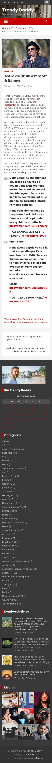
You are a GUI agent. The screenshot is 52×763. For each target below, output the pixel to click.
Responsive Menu (47, 2)
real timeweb (9, 542)
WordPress (37, 758)
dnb (4, 472)
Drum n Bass (9, 476)
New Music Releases (13, 522)
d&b (4, 456)
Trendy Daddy (18, 10)
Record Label (9, 545)
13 (40, 410)
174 (4, 441)
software (7, 565)
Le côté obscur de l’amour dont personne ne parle (31, 673)
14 (46, 410)
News (5, 526)
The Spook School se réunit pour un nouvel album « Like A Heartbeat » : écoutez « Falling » (31, 659)
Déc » (12, 427)
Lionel (32, 633)
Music (5, 514)
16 (12, 414)
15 (5, 414)
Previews (7, 538)
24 (19, 419)
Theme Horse (30, 754)
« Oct (5, 427)
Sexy (4, 557)
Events (5, 480)
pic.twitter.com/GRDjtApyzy (28, 226)
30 (12, 423)
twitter (5, 592)
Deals (5, 464)
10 (19, 410)
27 (39, 419)
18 (26, 414)
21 (46, 414)
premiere (7, 534)
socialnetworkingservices (15, 561)
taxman (6, 580)
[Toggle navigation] (6, 21)
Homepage (8, 503)
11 (26, 410)
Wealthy (6, 600)
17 (19, 414)
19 (33, 414)
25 (26, 419)
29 (5, 423)
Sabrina (33, 678)
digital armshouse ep (13, 468)
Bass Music (8, 453)
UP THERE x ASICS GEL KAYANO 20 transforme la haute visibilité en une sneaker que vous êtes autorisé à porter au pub (31, 643)
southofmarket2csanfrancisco (18, 569)
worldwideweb (10, 603)
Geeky (5, 484)
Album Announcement (13, 449)
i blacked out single (12, 507)
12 (33, 410)
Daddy (5, 460)
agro (4, 445)
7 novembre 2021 (12, 86)
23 (12, 419)
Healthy (6, 495)
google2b (7, 487)
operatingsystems (11, 530)
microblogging (9, 511)
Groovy (8, 71)
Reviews (6, 553)
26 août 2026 (20, 633)
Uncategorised (9, 596)
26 (33, 419)
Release (6, 549)
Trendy (6, 584)
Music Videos (8, 518)
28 (46, 419)
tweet (5, 588)
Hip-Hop (6, 499)
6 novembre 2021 (34, 235)
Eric (31, 650)
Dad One (27, 86)
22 (5, 419)
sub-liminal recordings (14, 576)
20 (39, 414)
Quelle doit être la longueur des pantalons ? (24, 338)
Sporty (5, 573)
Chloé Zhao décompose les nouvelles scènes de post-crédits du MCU (25, 350)
